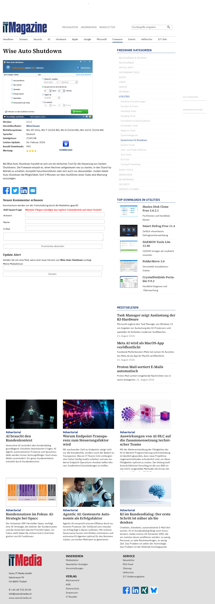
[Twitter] (15, 193)
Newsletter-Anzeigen (77, 564)
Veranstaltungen (74, 568)
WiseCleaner (33, 125)
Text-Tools (126, 154)
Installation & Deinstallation (135, 120)
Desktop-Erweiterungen (133, 101)
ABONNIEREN (89, 27)
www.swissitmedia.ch (20, 597)
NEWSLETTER (107, 27)
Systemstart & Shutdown (134, 140)
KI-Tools (125, 159)
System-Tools (128, 144)
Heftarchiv (128, 572)
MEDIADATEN (70, 27)
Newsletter (129, 560)
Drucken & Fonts (129, 106)
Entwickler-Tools (129, 125)
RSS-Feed (128, 564)
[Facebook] (7, 193)
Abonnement (72, 580)
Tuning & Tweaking (130, 164)
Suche (135, 32)
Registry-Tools (128, 130)
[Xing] (145, 592)
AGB (68, 584)
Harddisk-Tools (128, 111)
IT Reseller (71, 596)
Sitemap (127, 568)
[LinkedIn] (24, 193)
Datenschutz (72, 588)
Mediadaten (72, 560)
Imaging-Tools (128, 115)
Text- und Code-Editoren (133, 149)
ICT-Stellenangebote (134, 576)
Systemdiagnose (129, 135)
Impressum (72, 592)
